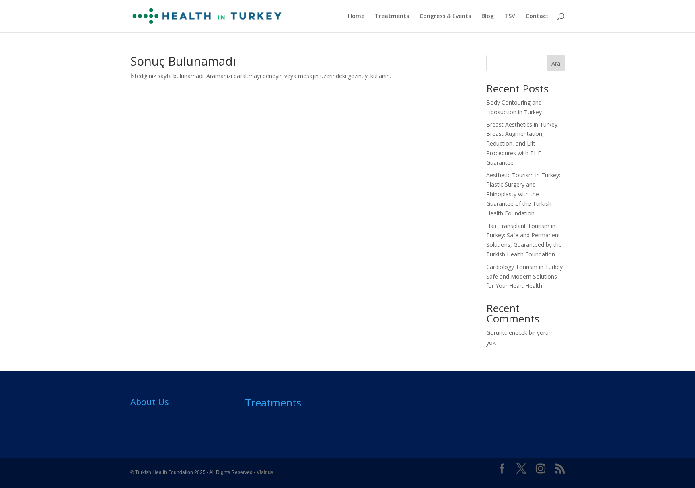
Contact (537, 16)
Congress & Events (445, 16)
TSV (509, 16)
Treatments (392, 16)
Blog (487, 16)
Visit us (265, 472)
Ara (555, 63)
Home (356, 16)
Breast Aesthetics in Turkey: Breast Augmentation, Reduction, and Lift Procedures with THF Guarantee (522, 143)
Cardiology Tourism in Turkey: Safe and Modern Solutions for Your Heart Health (525, 276)
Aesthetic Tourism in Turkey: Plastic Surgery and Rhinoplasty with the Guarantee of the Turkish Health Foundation (523, 194)
